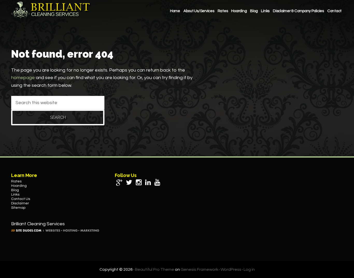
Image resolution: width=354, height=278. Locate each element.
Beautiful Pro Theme (154, 269)
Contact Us (20, 199)
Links (15, 194)
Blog (15, 190)
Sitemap (18, 208)
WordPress (231, 269)
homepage (23, 77)
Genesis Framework (199, 269)
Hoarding (19, 186)
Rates (16, 181)
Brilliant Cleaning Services (51, 9)
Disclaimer (20, 203)
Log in (249, 269)
